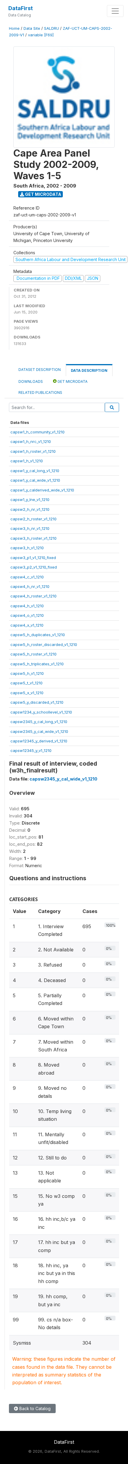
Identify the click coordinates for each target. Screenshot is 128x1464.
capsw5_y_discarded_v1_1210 (36, 702)
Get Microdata (42, 194)
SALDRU (51, 28)
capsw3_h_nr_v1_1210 (29, 528)
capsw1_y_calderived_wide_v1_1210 (42, 490)
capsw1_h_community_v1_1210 (37, 432)
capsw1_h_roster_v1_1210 (33, 451)
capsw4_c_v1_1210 (27, 577)
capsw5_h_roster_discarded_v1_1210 (43, 644)
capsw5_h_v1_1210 (27, 673)
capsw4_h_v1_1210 (27, 605)
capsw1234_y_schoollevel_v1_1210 (41, 712)
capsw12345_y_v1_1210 (30, 750)
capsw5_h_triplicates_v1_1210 (37, 663)
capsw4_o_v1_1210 (27, 615)
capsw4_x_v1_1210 (26, 625)
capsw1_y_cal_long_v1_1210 (34, 470)
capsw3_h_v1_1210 (27, 547)
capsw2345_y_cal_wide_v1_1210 (39, 731)
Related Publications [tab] (40, 392)
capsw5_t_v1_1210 (26, 683)
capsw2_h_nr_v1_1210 (29, 509)
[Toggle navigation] (115, 11)
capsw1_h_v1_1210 (26, 460)
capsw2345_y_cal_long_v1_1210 (38, 721)
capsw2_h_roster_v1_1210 (33, 518)
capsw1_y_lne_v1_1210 (29, 499)
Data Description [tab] (89, 370)
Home (14, 28)
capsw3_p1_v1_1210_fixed (33, 557)
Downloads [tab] (30, 381)
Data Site (32, 28)
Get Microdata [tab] (72, 381)
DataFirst (20, 8)
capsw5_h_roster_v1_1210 (33, 654)
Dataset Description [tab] (39, 369)
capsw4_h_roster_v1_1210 (33, 596)
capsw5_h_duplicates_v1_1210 (37, 634)
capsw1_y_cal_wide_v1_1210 (35, 480)
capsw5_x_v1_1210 (26, 692)
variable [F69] (41, 35)
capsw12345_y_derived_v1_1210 (38, 741)
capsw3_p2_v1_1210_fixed (33, 567)
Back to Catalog (34, 1408)
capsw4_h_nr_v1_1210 (29, 586)
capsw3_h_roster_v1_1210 (33, 538)
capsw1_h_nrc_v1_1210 (30, 441)
